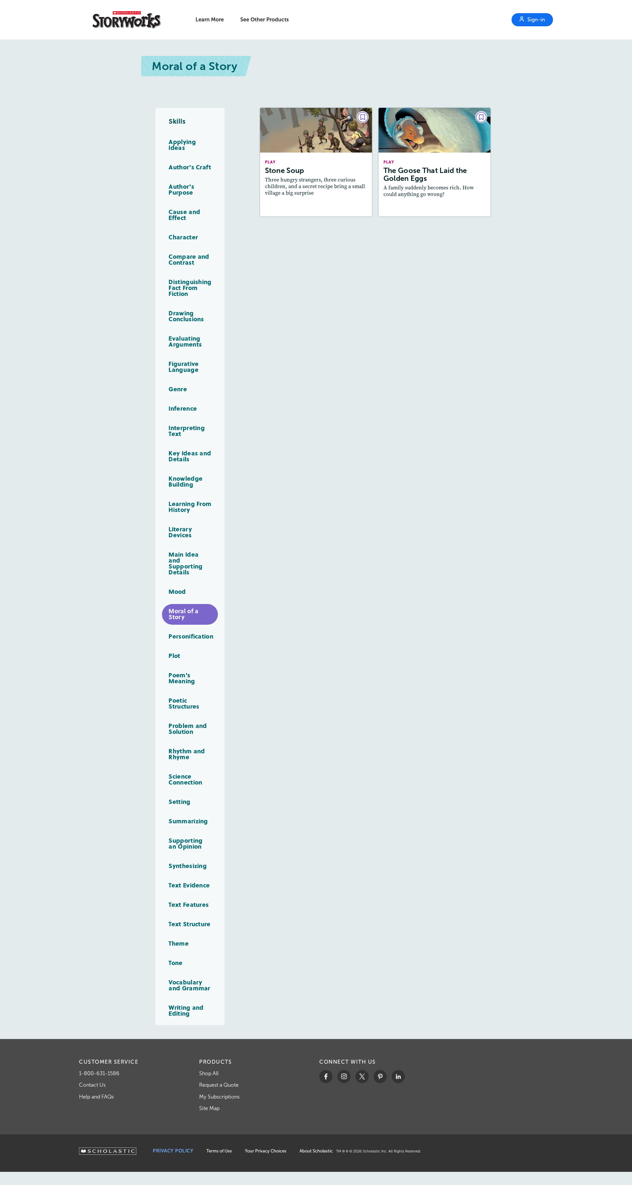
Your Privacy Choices (265, 1151)
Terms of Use (219, 1151)
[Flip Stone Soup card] (316, 162)
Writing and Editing (186, 1010)
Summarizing (188, 820)
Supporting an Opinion (185, 843)
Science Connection (185, 779)
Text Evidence (189, 885)
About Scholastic (316, 1151)
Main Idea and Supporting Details (185, 563)
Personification (191, 636)
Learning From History (190, 506)
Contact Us (92, 1085)
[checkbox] (363, 117)
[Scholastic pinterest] (380, 1076)
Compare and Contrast (189, 259)
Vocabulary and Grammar (189, 985)
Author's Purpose (181, 189)
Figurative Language (183, 366)
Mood (177, 591)
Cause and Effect (184, 214)
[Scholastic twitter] (362, 1076)
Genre (178, 388)
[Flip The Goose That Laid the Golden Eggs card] (434, 162)
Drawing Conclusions (186, 315)
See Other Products (264, 19)
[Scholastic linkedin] (398, 1076)
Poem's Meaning (182, 677)
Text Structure (189, 923)
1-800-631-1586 (99, 1073)
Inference (183, 408)
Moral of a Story (183, 614)
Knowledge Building (185, 481)
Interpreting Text (187, 430)
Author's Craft (190, 166)
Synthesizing (188, 865)
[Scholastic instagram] (344, 1076)
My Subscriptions (219, 1097)
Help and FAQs (96, 1097)
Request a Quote (219, 1085)
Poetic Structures (184, 703)
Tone (175, 962)
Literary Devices (180, 531)
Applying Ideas (182, 144)
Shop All (209, 1073)
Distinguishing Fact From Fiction (190, 287)
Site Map (209, 1108)
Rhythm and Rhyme (187, 753)
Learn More (210, 19)
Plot (174, 655)
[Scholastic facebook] (325, 1076)
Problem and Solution (188, 728)
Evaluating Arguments (185, 341)
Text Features (189, 904)
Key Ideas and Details (190, 455)
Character (183, 236)
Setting (179, 801)
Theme (179, 943)
